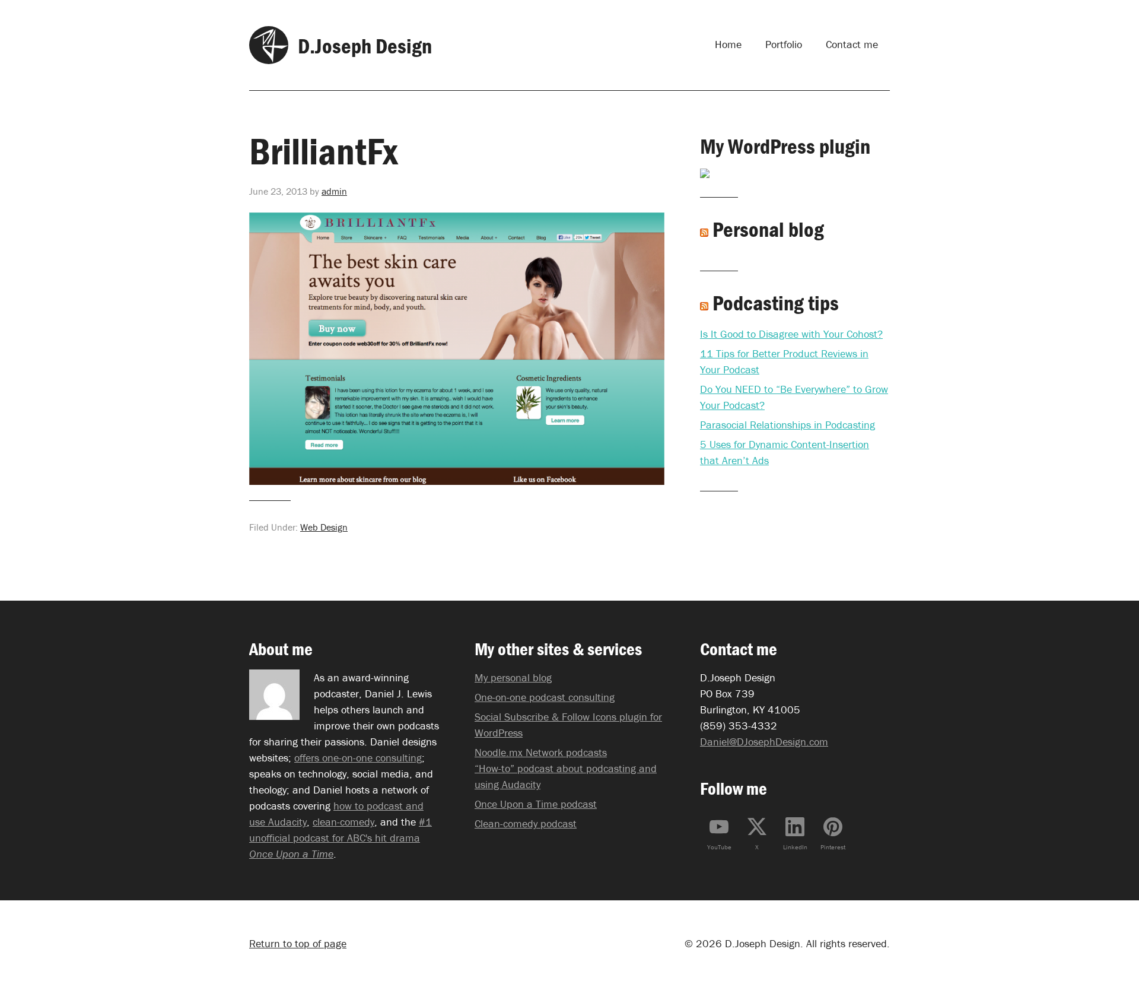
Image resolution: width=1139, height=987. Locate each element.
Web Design (324, 527)
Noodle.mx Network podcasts (541, 752)
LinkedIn (795, 847)
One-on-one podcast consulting (545, 697)
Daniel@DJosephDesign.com (764, 741)
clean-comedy (343, 822)
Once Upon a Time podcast (536, 804)
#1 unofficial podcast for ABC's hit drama (340, 838)
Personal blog (768, 229)
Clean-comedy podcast (526, 823)
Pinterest (832, 847)
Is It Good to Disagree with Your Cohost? (791, 334)
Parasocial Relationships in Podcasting (787, 424)
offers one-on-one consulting (358, 757)
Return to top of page (297, 943)
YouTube (719, 847)
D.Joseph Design (365, 46)
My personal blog (513, 677)
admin (334, 191)
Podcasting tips (775, 303)
